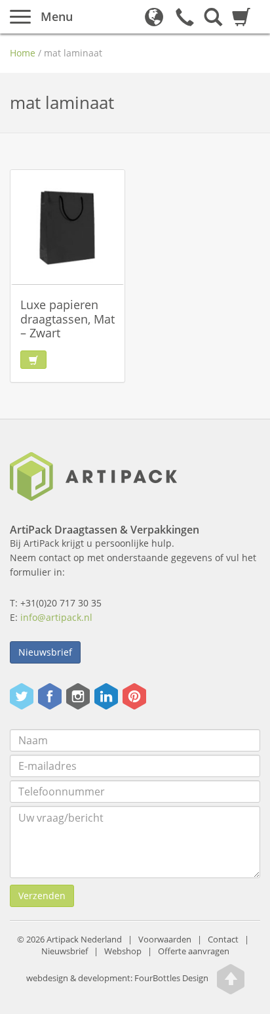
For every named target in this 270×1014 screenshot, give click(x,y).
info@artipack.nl (56, 617)
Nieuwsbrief (45, 652)
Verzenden (42, 895)
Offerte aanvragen (193, 951)
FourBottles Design (117, 978)
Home (22, 53)
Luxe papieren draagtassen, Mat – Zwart (67, 319)
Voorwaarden (164, 939)
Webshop (123, 951)
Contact (223, 939)
